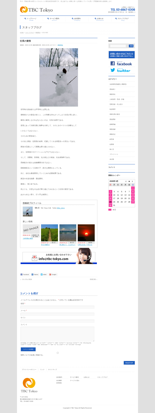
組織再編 (112, 124)
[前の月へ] (125, 181)
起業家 (112, 144)
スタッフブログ (102, 377)
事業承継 (112, 129)
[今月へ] (129, 181)
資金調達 (112, 119)
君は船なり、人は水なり (67, 244)
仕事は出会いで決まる (85, 244)
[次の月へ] (133, 181)
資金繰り (112, 89)
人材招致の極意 (28, 238)
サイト (23, 318)
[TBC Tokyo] (36, 10)
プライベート (114, 154)
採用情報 (59, 383)
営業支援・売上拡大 (116, 104)
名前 (23, 303)
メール (24, 311)
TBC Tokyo (74, 408)
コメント (24, 324)
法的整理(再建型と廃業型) (118, 84)
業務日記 (112, 134)
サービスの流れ (74, 380)
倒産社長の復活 (115, 114)
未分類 (112, 159)
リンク (42, 369)
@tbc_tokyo (61, 208)
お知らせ (86, 377)
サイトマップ (52, 369)
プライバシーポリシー (29, 369)
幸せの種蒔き (45, 244)
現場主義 (93, 279)
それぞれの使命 (26, 279)
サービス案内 (74, 377)
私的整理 (112, 109)
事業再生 (60, 45)
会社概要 (59, 380)
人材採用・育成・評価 (35, 235)
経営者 (90, 242)
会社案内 (59, 377)
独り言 (53, 242)
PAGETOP (129, 363)
